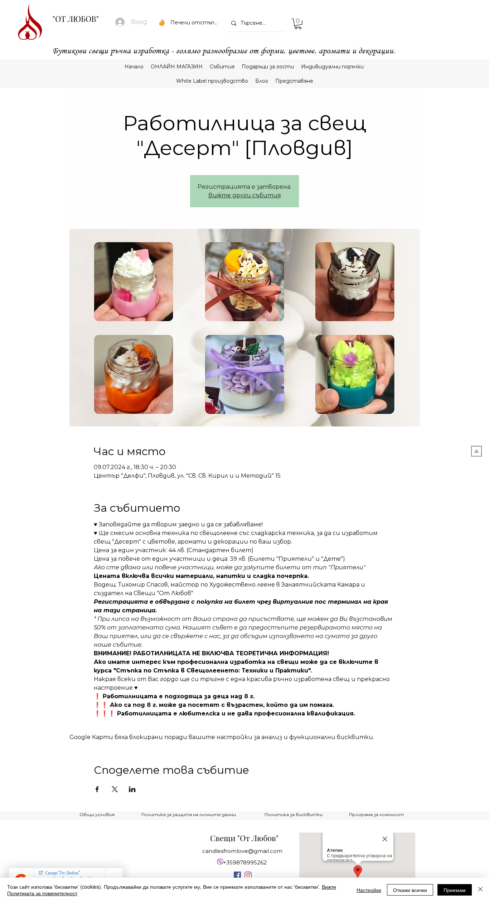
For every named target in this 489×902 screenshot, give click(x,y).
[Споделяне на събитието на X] (114, 789)
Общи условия (97, 814)
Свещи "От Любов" (244, 838)
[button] (298, 24)
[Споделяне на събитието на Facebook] (97, 789)
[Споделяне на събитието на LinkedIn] (132, 789)
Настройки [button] (369, 889)
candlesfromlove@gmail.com (242, 851)
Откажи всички (410, 889)
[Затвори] (480, 889)
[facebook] (237, 875)
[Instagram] (248, 875)
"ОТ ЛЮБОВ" (76, 18)
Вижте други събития (244, 195)
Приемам (455, 889)
